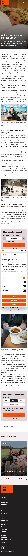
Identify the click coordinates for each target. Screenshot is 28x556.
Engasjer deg (4, 502)
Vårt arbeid (4, 500)
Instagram (4, 529)
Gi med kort (14, 248)
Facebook (3, 527)
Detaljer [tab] (14, 254)
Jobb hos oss (4, 520)
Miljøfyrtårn (3, 535)
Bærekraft (4, 515)
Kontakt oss (4, 513)
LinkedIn (3, 531)
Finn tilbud (4, 497)
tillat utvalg (14, 300)
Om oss (3, 511)
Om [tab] (23, 254)
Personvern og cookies (6, 539)
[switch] (24, 282)
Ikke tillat (14, 304)
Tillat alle (14, 296)
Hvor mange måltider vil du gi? (11, 235)
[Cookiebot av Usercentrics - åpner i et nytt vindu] (20, 250)
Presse (3, 524)
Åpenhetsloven (4, 537)
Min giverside (5, 507)
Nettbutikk (4, 504)
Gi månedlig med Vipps (14, 245)
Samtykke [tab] (5, 254)
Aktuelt (3, 518)
